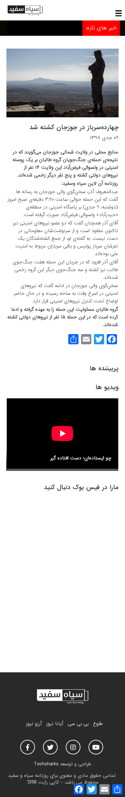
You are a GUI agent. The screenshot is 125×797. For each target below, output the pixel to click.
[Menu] (118, 13)
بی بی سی (78, 724)
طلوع (98, 724)
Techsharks (46, 764)
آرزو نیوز (34, 724)
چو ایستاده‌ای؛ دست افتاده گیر (81, 458)
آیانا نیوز (54, 724)
